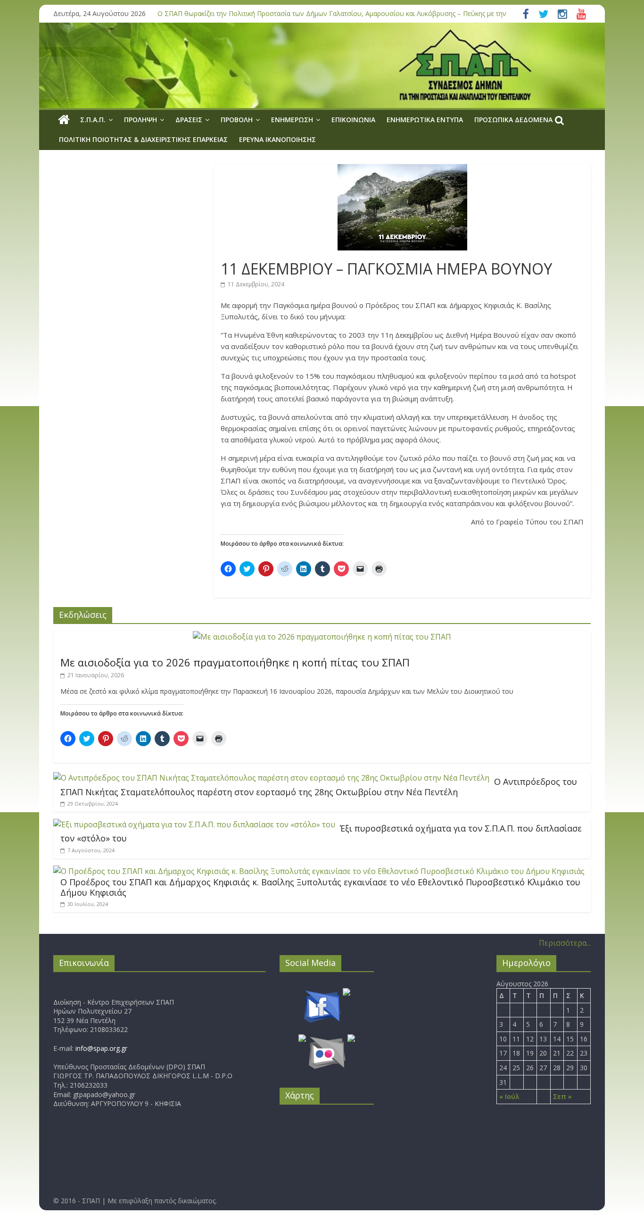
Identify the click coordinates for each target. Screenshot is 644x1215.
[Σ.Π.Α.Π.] (63, 120)
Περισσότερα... (565, 943)
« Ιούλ (509, 1096)
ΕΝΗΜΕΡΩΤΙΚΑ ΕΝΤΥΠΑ (425, 119)
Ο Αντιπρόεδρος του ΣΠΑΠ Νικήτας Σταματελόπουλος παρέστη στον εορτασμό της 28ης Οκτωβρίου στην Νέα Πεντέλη (318, 787)
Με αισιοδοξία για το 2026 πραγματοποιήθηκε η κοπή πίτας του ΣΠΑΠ (235, 662)
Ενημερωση (292, 119)
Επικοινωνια (353, 119)
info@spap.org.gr (101, 1048)
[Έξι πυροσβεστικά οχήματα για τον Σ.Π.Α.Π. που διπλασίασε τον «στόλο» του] (194, 824)
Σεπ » (562, 1096)
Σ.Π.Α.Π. (93, 119)
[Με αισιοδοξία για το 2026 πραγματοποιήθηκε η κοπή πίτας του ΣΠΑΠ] (322, 637)
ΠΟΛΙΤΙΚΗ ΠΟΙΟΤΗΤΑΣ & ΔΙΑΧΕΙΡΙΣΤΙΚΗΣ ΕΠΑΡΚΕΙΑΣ (143, 139)
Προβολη (237, 119)
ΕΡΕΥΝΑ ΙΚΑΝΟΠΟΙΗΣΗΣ (277, 139)
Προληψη (140, 119)
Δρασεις (188, 119)
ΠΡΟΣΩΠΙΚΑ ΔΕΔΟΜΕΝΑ (513, 119)
